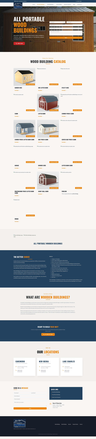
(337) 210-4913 (19, 371)
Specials (69, 424)
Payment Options (67, 4)
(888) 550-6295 (19, 370)
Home (34, 4)
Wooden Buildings (40, 4)
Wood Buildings (57, 424)
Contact (81, 424)
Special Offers (59, 4)
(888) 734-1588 (66, 370)
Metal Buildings (50, 4)
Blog (74, 4)
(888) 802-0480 (43, 370)
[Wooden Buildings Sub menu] (44, 4)
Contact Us (79, 4)
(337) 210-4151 (66, 371)
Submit (66, 37)
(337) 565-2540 (43, 371)
